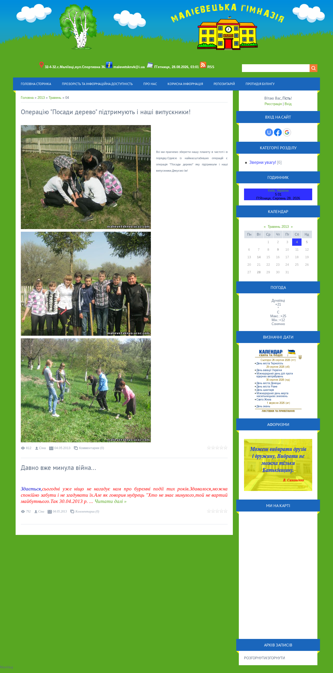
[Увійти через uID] (269, 132)
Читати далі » (110, 501)
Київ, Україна (278, 190)
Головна (27, 98)
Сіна (42, 448)
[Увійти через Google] (287, 132)
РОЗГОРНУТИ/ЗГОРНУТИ (264, 658)
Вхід (288, 104)
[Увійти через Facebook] (278, 132)
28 (259, 272)
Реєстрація (273, 104)
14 (259, 257)
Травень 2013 (278, 227)
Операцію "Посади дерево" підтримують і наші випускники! (106, 112)
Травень (55, 98)
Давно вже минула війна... (58, 467)
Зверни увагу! (262, 162)
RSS (210, 67)
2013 (41, 98)
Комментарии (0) (91, 448)
